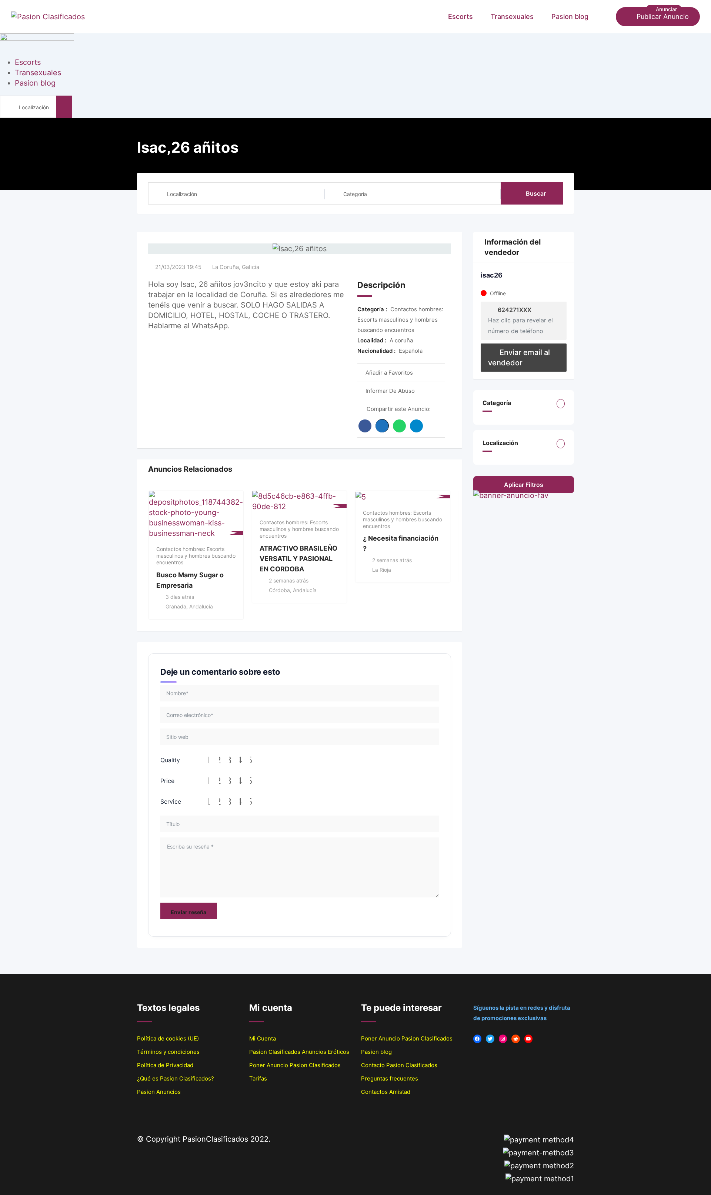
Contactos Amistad (385, 1091)
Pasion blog (569, 16)
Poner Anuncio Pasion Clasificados (295, 1065)
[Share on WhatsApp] (399, 425)
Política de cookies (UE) (168, 1038)
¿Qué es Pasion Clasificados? (175, 1078)
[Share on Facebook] (364, 425)
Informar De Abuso (390, 390)
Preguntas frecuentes (389, 1078)
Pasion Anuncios (159, 1091)
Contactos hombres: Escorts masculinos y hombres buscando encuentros (196, 555)
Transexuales (512, 16)
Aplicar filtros (523, 484)
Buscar (536, 193)
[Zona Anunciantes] (607, 16)
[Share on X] (382, 425)
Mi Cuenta (262, 1038)
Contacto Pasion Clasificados (399, 1065)
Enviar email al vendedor (519, 357)
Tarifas (258, 1078)
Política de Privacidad (165, 1065)
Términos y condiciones (168, 1051)
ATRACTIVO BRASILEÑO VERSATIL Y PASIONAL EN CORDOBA (298, 558)
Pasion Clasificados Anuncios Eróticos (299, 1051)
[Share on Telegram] (416, 425)
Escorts (460, 16)
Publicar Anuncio (663, 16)
